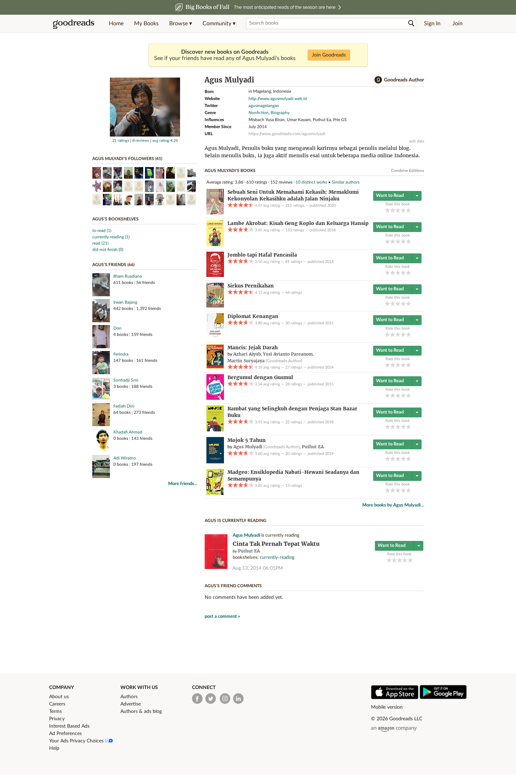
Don (117, 328)
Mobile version (387, 707)
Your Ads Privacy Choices (77, 741)
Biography (280, 113)
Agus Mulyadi (246, 535)
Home (116, 23)
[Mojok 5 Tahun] (215, 462)
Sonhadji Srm (125, 380)
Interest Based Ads (69, 726)
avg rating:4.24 (165, 141)
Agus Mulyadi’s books (230, 170)
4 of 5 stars (403, 210)
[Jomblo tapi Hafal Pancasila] (215, 275)
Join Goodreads (329, 55)
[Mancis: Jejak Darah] (215, 367)
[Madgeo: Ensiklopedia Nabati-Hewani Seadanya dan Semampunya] (215, 493)
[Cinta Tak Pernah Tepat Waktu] (216, 567)
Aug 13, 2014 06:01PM (257, 568)
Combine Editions (407, 170)
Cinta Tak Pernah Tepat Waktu (276, 544)
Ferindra (120, 354)
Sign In (432, 23)
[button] (180, 23)
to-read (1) (101, 231)
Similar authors (345, 182)
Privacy (57, 718)
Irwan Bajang (125, 302)
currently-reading (277, 557)
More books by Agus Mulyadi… (393, 505)
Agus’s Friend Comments (233, 586)
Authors (129, 696)
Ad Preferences (65, 733)
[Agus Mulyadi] (145, 135)
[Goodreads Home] (73, 23)
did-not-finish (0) (107, 249)
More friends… (183, 484)
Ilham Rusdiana (127, 276)
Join (457, 23)
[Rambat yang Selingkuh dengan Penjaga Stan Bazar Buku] (215, 430)
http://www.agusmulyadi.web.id (278, 99)
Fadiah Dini (123, 406)
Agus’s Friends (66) (113, 265)
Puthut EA (249, 551)
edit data (416, 141)
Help (54, 748)
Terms (55, 711)
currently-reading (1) (111, 237)
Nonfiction (259, 113)
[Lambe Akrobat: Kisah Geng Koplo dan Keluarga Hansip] (215, 245)
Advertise (130, 704)
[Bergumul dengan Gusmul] (215, 398)
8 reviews (140, 141)
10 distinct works (311, 182)
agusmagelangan (264, 106)
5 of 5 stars (408, 210)
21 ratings (120, 141)
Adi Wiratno (124, 458)
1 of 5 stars (387, 210)
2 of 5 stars (392, 210)
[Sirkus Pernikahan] (215, 306)
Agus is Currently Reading (235, 520)
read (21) (100, 243)
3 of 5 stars (398, 210)
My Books (146, 23)
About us (59, 696)
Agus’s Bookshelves (115, 219)
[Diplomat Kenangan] (215, 337)
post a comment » (222, 616)
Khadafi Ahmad (127, 432)
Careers (57, 704)
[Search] (411, 23)
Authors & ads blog (141, 711)
